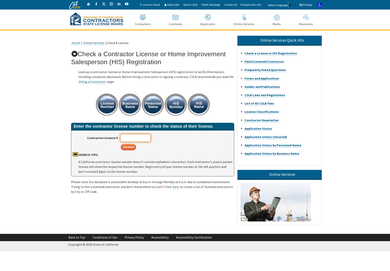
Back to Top (76, 237)
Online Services (244, 24)
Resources (306, 24)
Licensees (175, 24)
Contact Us (230, 4)
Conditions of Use (105, 237)
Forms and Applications (262, 78)
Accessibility (160, 237)
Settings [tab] (307, 4)
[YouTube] (127, 5)
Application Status (258, 128)
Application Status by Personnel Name (273, 145)
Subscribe (173, 4)
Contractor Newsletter (262, 120)
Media (277, 24)
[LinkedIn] (119, 5)
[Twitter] (103, 5)
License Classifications (262, 112)
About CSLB (190, 4)
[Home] (88, 5)
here (175, 187)
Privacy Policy (134, 237)
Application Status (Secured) (266, 137)
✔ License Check (150, 4)
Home (76, 43)
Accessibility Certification (194, 237)
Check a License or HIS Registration (271, 53)
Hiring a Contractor (92, 82)
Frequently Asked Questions (265, 70)
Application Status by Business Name (272, 153)
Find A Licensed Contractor (264, 61)
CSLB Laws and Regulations (265, 95)
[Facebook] (96, 5)
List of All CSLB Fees (259, 103)
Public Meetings (211, 4)
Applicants (207, 24)
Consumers (143, 24)
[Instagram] (111, 5)
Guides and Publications (262, 87)
